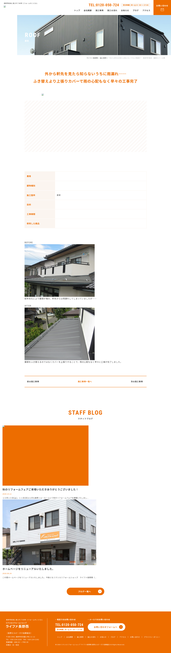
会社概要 (88, 10)
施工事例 (100, 10)
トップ (77, 10)
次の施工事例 (137, 381)
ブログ (136, 10)
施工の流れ (112, 10)
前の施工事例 (33, 381)
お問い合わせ (162, 5)
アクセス (146, 10)
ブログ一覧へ (84, 591)
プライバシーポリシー (152, 637)
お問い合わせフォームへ (105, 626)
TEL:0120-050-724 (69, 625)
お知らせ (125, 10)
